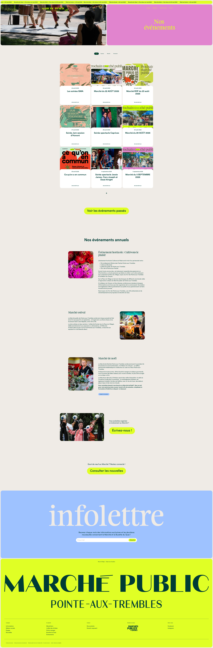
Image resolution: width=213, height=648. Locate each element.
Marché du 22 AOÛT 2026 (106, 91)
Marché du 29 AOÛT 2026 (137, 133)
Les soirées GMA (75, 91)
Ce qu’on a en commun (75, 175)
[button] (106, 193)
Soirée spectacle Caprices (106, 133)
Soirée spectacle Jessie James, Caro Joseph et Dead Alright (106, 177)
